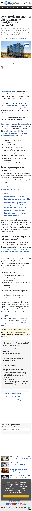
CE (19, 7)
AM (14, 7)
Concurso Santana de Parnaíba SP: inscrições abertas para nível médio (17, 198)
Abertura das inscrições (15, 373)
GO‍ (28, 7)
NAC (2, 7)
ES (25, 7)
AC (5, 7)
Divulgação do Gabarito (15, 382)
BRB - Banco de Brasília (10, 349)
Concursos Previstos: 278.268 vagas (11, 400)
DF (22, 7)
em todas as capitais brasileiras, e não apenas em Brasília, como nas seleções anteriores (15, 251)
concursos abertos (24, 391)
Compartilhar (16, 63)
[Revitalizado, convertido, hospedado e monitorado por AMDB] (29, 508)
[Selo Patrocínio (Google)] (25, 3)
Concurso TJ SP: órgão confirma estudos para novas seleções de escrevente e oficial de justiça (15, 205)
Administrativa (19, 358)
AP (11, 7)
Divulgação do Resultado (16, 384)
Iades (13, 363)
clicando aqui (6, 337)
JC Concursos (10, 316)
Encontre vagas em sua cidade (9, 426)
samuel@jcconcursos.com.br (11, 67)
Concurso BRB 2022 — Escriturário (15, 38)
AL (8, 7)
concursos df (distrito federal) (9, 391)
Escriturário (11, 356)
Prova (9, 379)
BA (17, 7)
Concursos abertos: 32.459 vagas (11, 396)
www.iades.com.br (7, 180)
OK (16, 496)
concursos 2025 (5, 393)
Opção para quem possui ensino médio (15, 124)
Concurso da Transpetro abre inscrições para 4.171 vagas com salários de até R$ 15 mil (15, 213)
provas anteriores (16, 393)
